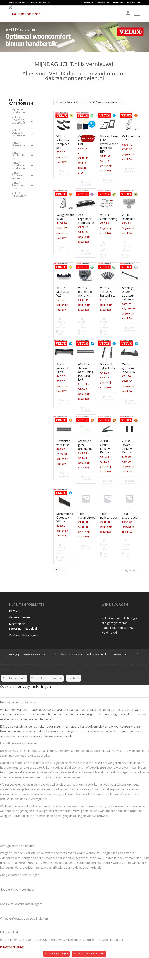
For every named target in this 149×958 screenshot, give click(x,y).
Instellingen (73, 678)
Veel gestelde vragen (23, 635)
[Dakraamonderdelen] (24, 14)
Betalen (14, 611)
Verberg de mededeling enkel (46, 678)
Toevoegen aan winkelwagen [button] (104, 248)
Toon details (103, 256)
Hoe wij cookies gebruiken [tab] (18, 702)
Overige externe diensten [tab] (17, 846)
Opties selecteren (64, 172)
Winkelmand (103, 2)
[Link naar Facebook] (137, 654)
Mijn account (133, 2)
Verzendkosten (19, 617)
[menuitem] (88, 3)
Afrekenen (118, 2)
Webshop (88, 2)
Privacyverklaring (12, 947)
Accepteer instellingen (14, 678)
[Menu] (135, 14)
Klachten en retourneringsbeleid (23, 626)
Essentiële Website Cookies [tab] (18, 743)
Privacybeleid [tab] (9, 932)
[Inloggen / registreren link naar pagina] (126, 14)
